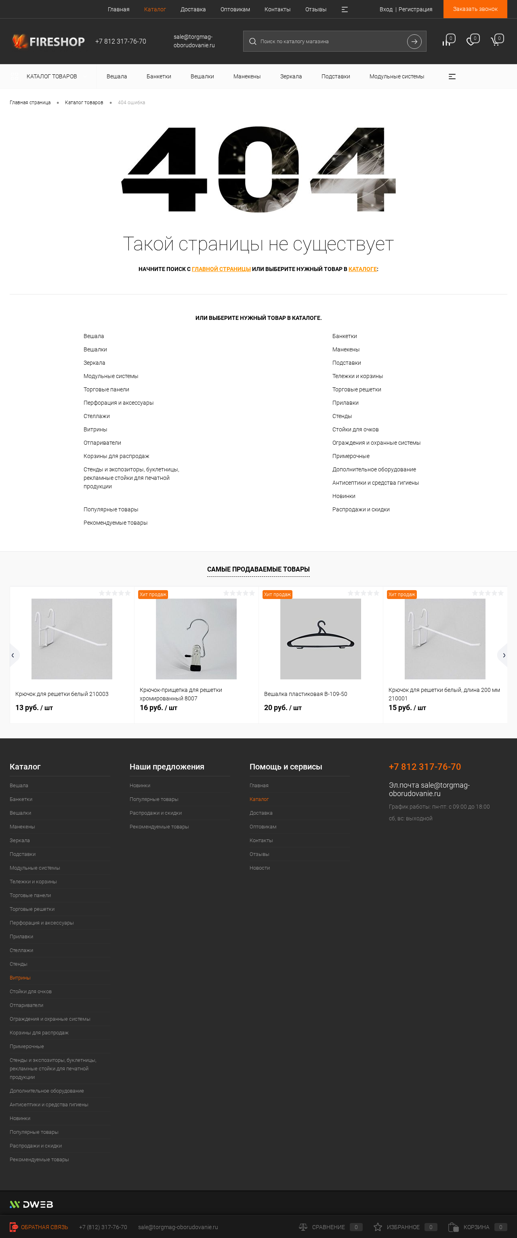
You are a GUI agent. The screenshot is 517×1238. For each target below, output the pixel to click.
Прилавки (345, 402)
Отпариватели (102, 442)
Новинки (343, 496)
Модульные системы (111, 376)
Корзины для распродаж (116, 456)
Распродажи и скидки (361, 509)
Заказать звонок (475, 9)
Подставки (346, 362)
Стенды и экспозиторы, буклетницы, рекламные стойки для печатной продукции (131, 478)
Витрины (95, 429)
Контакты (278, 9)
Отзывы (316, 9)
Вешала (94, 336)
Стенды (342, 416)
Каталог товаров (52, 76)
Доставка (193, 9)
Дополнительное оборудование (374, 469)
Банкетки (344, 336)
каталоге (363, 269)
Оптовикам (235, 9)
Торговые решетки (356, 389)
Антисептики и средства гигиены (375, 482)
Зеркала (94, 362)
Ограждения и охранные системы (376, 442)
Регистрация (416, 9)
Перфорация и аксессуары (119, 402)
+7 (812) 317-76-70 (103, 1227)
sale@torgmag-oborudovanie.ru (429, 789)
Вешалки (95, 349)
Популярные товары (111, 509)
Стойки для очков (355, 429)
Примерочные (351, 456)
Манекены (346, 349)
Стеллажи (97, 416)
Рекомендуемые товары (116, 522)
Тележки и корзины (357, 376)
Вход (386, 9)
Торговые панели (106, 389)
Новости (260, 868)
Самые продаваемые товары (258, 569)
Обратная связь (44, 1227)
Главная (119, 9)
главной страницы (221, 269)
